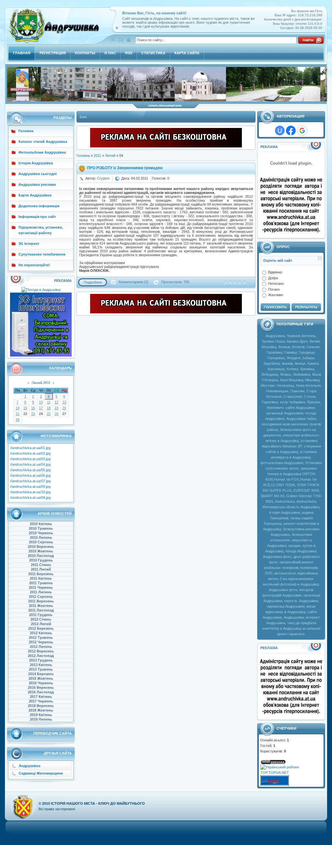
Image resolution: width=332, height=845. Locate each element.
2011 (97, 156)
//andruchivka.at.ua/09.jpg (30, 486)
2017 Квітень (41, 697)
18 (49, 408)
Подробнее (93, 282)
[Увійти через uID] (280, 130)
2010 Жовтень (41, 551)
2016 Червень (41, 683)
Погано (274, 289)
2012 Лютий (41, 624)
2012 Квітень (41, 633)
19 (56, 408)
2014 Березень (41, 674)
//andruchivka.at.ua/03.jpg (30, 459)
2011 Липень (41, 592)
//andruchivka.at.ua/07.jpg (30, 481)
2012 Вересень (41, 651)
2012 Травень (41, 637)
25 (49, 414)
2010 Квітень (41, 524)
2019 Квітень (41, 715)
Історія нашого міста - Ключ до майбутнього (98, 803)
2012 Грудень (41, 660)
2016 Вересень (41, 687)
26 (56, 414)
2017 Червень (41, 701)
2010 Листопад (41, 556)
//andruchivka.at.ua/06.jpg (30, 475)
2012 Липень (41, 647)
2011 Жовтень (41, 606)
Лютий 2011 (41, 383)
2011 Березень (40, 574)
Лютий (110, 156)
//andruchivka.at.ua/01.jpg (30, 448)
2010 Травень (41, 528)
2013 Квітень (41, 665)
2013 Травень (41, 669)
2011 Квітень (41, 578)
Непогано (276, 283)
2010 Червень (41, 533)
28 (17, 420)
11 (49, 402)
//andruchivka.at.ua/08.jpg (30, 497)
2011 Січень (41, 565)
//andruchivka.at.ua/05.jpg (30, 470)
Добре (273, 278)
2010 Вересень (41, 547)
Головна (83, 156)
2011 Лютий (41, 569)
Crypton (103, 178)
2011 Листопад (41, 610)
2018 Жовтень (41, 710)
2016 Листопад (41, 692)
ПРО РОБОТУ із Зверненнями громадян (124, 168)
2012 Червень (41, 642)
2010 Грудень (41, 560)
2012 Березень (41, 628)
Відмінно (275, 272)
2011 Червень (41, 587)
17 (41, 408)
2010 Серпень (41, 542)
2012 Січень (40, 619)
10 (41, 402)
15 (25, 408)
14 (17, 408)
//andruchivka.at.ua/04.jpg (30, 464)
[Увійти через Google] (302, 130)
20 (64, 408)
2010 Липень (41, 537)
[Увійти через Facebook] (291, 130)
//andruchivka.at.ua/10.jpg (30, 492)
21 (17, 414)
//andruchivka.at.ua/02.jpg (30, 453)
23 (33, 414)
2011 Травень (41, 583)
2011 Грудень (41, 615)
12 (56, 402)
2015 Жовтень (41, 678)
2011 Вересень (41, 601)
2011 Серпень (41, 597)
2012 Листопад (41, 656)
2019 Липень (41, 719)
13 (64, 402)
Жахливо (275, 295)
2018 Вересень (41, 706)
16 (33, 408)
